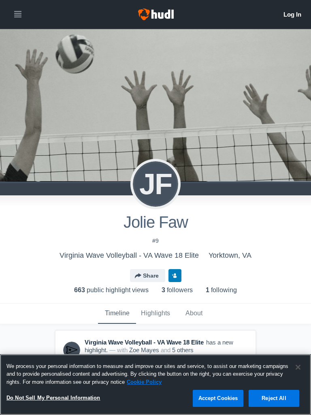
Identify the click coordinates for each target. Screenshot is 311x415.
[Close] (298, 367)
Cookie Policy (144, 382)
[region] (155, 384)
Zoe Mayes (144, 350)
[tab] (117, 314)
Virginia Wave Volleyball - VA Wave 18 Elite (129, 255)
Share (151, 275)
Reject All (274, 398)
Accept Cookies (218, 398)
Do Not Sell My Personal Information (53, 398)
